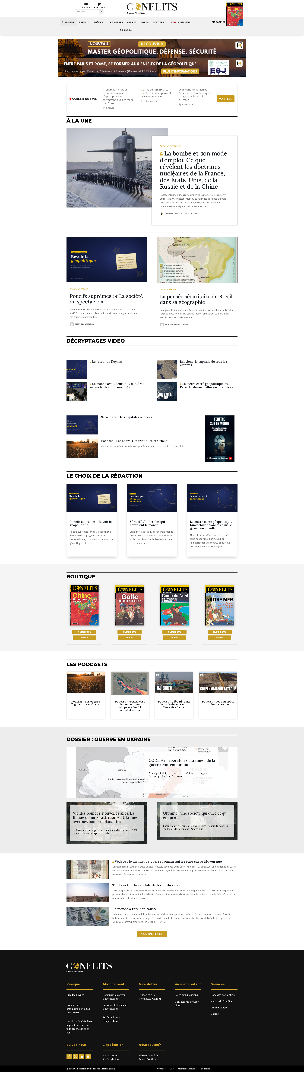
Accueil (70, 22)
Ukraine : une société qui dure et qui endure (195, 815)
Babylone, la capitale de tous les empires (203, 363)
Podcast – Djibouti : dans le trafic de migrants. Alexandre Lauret (174, 695)
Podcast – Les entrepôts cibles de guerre (218, 695)
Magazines (218, 21)
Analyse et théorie (79, 288)
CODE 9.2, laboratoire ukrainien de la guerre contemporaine (182, 762)
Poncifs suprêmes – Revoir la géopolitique (91, 523)
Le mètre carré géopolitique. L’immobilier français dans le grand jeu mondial (211, 525)
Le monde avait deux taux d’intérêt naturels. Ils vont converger (117, 385)
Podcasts (116, 22)
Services (158, 22)
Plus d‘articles (152, 934)
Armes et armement (170, 145)
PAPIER (84, 637)
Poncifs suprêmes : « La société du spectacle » (106, 299)
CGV (171, 1068)
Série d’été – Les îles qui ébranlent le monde (147, 523)
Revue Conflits (174, 213)
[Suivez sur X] (75, 1056)
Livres (145, 22)
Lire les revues (75, 994)
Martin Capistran (84, 324)
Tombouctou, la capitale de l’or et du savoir (147, 885)
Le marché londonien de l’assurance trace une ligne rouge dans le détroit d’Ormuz (194, 95)
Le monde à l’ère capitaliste (134, 909)
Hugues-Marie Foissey (176, 324)
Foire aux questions (186, 994)
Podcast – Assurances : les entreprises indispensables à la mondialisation (130, 695)
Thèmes (98, 22)
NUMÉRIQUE (84, 632)
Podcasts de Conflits (223, 994)
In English (180, 22)
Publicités (205, 1068)
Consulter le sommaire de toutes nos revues (78, 1009)
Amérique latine (168, 289)
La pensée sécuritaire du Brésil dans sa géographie (196, 299)
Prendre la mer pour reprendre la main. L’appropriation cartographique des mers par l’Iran (118, 96)
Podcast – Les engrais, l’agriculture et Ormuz (134, 441)
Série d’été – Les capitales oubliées (126, 417)
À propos (126, 30)
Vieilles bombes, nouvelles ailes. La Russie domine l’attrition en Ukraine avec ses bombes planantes (105, 817)
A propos (161, 1068)
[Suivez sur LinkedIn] (81, 1056)
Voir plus (225, 98)
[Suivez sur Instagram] (88, 1056)
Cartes (131, 22)
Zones (83, 22)
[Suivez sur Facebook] (69, 1056)
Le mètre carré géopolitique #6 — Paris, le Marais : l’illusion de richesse (207, 385)
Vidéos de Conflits (221, 1001)
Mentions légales (186, 1068)
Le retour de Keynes (106, 361)
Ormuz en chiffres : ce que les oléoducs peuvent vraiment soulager (156, 93)
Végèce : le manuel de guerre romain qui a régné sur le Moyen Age (168, 861)
